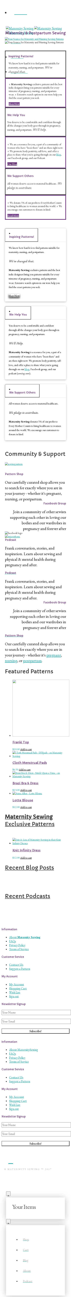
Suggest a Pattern (19, 969)
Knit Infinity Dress (26, 850)
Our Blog (12, 164)
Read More (13, 215)
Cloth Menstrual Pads (29, 763)
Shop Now (14, 104)
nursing (11, 660)
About (24, 937)
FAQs (12, 941)
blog (58, 154)
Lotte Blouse (22, 800)
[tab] (21, 235)
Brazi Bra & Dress (25, 783)
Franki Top (20, 742)
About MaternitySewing (23, 1050)
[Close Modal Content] (8, 1193)
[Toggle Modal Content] (35, 24)
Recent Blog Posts (29, 867)
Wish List (14, 992)
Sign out (14, 996)
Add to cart (26, 749)
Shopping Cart (18, 988)
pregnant (53, 655)
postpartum (32, 660)
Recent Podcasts (27, 896)
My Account (16, 984)
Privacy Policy (17, 945)
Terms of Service (19, 949)
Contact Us (16, 965)
